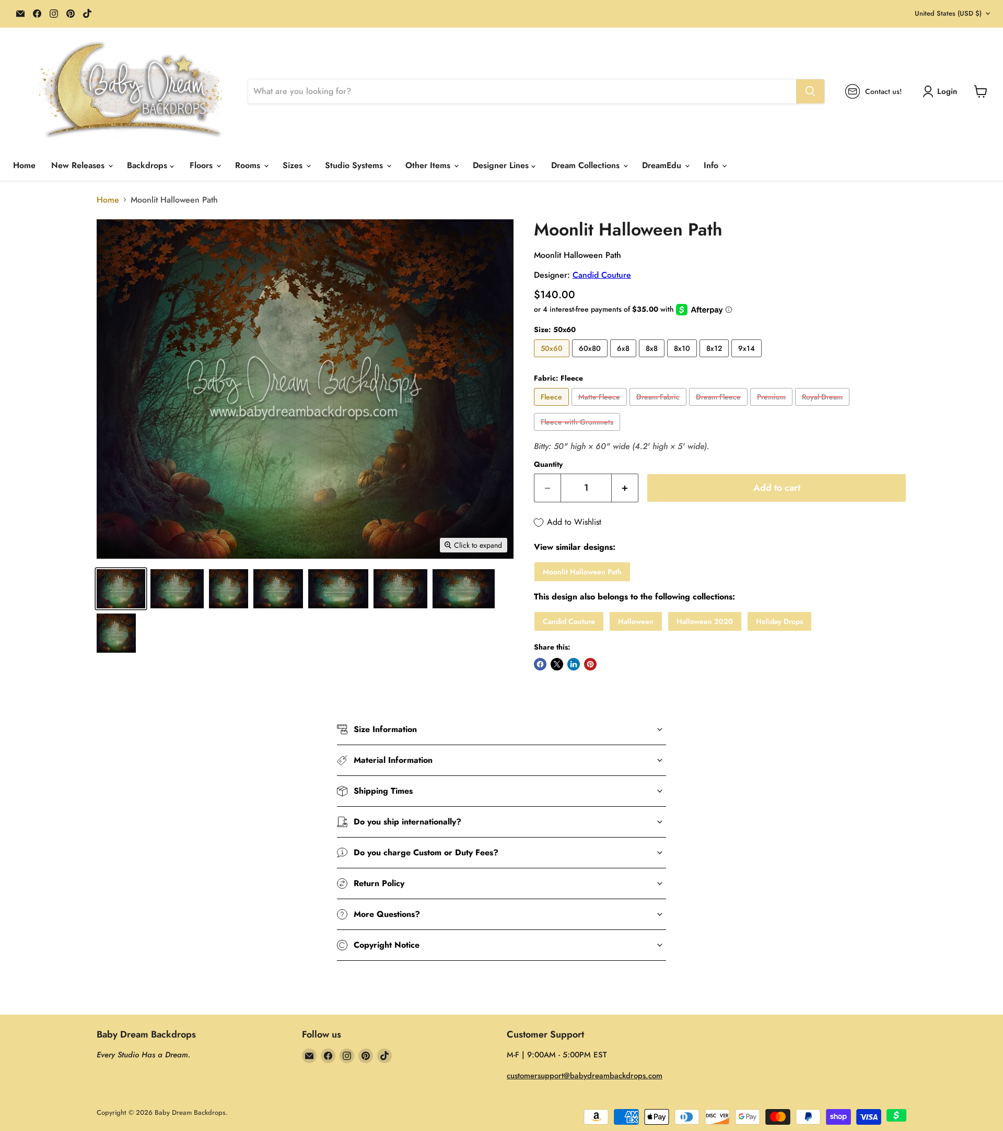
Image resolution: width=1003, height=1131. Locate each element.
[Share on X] (557, 664)
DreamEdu (663, 165)
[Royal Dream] (823, 408)
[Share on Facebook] (540, 664)
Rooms (249, 165)
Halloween (636, 621)
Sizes (294, 165)
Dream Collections (586, 165)
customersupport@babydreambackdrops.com (584, 1075)
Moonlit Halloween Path (582, 572)
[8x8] (653, 360)
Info (712, 165)
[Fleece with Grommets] (578, 433)
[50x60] (553, 360)
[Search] (810, 91)
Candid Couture (602, 275)
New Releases (79, 165)
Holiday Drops (779, 621)
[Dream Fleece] (719, 408)
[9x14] (747, 360)
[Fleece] (553, 408)
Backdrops (148, 165)
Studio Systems (355, 165)
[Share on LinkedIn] (573, 664)
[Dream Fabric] (659, 408)
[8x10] (683, 360)
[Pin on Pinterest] (590, 664)
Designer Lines (502, 165)
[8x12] (715, 360)
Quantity (548, 464)
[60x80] (591, 360)
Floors (202, 165)
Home (24, 165)
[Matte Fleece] (600, 408)
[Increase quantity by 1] (625, 488)
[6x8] (624, 360)
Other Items (429, 165)
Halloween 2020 (705, 621)
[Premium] (772, 408)
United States (948, 13)
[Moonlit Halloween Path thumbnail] (121, 588)
